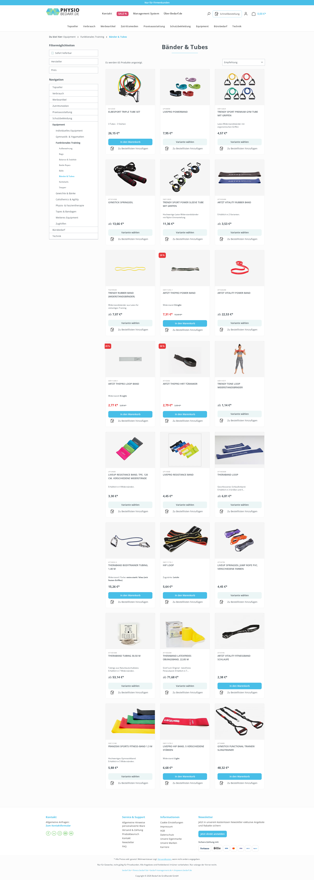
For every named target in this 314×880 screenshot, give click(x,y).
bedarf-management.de (161, 870)
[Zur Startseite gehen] (62, 13)
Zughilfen (61, 223)
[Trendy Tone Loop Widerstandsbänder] (239, 359)
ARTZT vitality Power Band (234, 292)
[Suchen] (209, 13)
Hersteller (56, 61)
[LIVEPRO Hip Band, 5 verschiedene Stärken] (185, 722)
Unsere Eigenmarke (171, 838)
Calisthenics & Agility (67, 199)
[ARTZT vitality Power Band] (239, 268)
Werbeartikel (59, 99)
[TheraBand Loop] (239, 450)
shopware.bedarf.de (183, 870)
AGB (162, 830)
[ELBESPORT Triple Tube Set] (130, 87)
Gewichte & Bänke (66, 193)
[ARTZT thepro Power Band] (185, 268)
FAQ (124, 846)
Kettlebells (64, 181)
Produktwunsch (130, 834)
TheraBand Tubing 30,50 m (124, 655)
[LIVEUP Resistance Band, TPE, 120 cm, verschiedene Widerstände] (130, 450)
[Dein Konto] (246, 13)
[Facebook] (49, 833)
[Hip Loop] (185, 541)
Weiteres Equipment (67, 217)
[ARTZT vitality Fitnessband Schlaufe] (239, 631)
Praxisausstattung (62, 112)
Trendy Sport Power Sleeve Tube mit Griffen (183, 204)
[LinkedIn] (54, 833)
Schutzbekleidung (62, 118)
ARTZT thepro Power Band (179, 292)
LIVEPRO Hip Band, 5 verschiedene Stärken (183, 748)
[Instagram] (60, 833)
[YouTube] (66, 833)
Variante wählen (185, 141)
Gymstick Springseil (120, 202)
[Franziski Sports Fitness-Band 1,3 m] (130, 722)
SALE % (122, 13)
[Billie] (217, 848)
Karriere (164, 847)
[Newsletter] (71, 833)
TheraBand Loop (228, 474)
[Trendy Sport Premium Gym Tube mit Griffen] (239, 87)
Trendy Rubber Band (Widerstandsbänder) (121, 294)
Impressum (166, 826)
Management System (146, 13)
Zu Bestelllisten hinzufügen (132, 148)
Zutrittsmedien (60, 105)
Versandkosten (164, 859)
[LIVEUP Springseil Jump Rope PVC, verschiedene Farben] (239, 541)
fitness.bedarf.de (140, 870)
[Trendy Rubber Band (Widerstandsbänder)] (130, 268)
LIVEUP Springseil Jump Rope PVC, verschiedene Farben (238, 567)
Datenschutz (167, 834)
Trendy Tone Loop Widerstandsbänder (230, 385)
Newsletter (128, 842)
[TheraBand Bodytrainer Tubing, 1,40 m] (130, 541)
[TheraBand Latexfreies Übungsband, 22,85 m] (185, 631)
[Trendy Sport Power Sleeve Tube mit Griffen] (185, 178)
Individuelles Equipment (69, 130)
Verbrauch (58, 93)
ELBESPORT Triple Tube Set (124, 111)
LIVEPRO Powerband (175, 111)
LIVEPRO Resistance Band (178, 474)
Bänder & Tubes (66, 176)
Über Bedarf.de (173, 13)
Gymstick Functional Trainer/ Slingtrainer (236, 748)
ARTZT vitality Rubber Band (234, 202)
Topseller (57, 87)
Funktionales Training (68, 142)
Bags (61, 154)
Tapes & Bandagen (66, 211)
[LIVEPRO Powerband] (185, 87)
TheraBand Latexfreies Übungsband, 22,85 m (177, 657)
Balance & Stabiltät (67, 159)
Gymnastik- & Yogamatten (70, 136)
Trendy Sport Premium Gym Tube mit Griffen (238, 113)
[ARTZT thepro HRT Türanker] (185, 359)
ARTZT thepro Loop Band (123, 383)
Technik (56, 236)
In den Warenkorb (130, 141)
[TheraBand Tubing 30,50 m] (130, 631)
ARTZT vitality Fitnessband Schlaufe (234, 657)
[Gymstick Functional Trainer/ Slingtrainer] (239, 722)
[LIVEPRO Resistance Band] (185, 450)
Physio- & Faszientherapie (70, 205)
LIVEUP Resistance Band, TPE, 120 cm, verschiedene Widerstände (128, 476)
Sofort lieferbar (63, 53)
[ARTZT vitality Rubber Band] (239, 178)
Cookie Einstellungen (171, 822)
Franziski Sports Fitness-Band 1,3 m (130, 746)
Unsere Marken (168, 842)
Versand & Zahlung (132, 830)
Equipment (58, 124)
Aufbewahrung (65, 148)
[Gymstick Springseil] (130, 178)
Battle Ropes (64, 165)
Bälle (61, 170)
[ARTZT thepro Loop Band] (130, 359)
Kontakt (107, 13)
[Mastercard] (234, 848)
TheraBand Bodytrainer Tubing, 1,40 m (128, 567)
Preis (54, 70)
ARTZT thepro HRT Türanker (180, 383)
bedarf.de (126, 870)
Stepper (62, 187)
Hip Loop (168, 565)
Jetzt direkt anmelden (213, 833)
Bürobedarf (58, 229)
